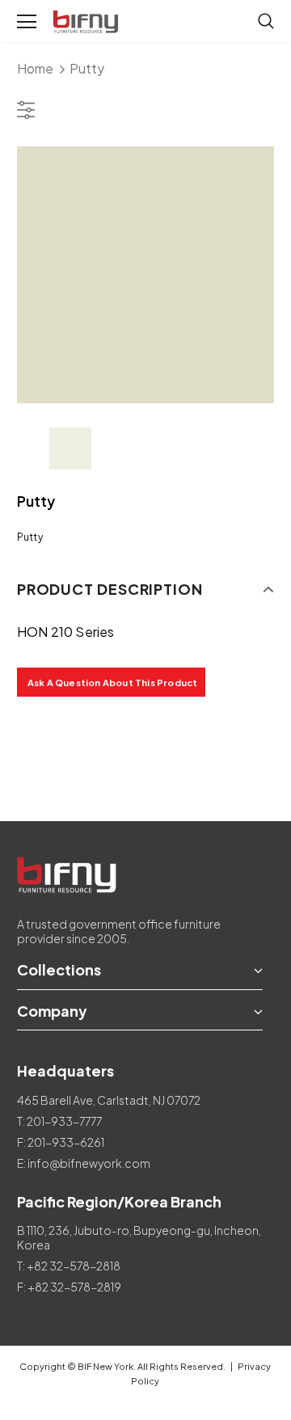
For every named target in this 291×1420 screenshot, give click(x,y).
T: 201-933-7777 (59, 1121)
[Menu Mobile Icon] (26, 22)
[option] (145, 274)
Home (35, 68)
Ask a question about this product (112, 682)
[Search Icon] (266, 22)
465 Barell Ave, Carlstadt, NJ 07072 (108, 1100)
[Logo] (87, 22)
